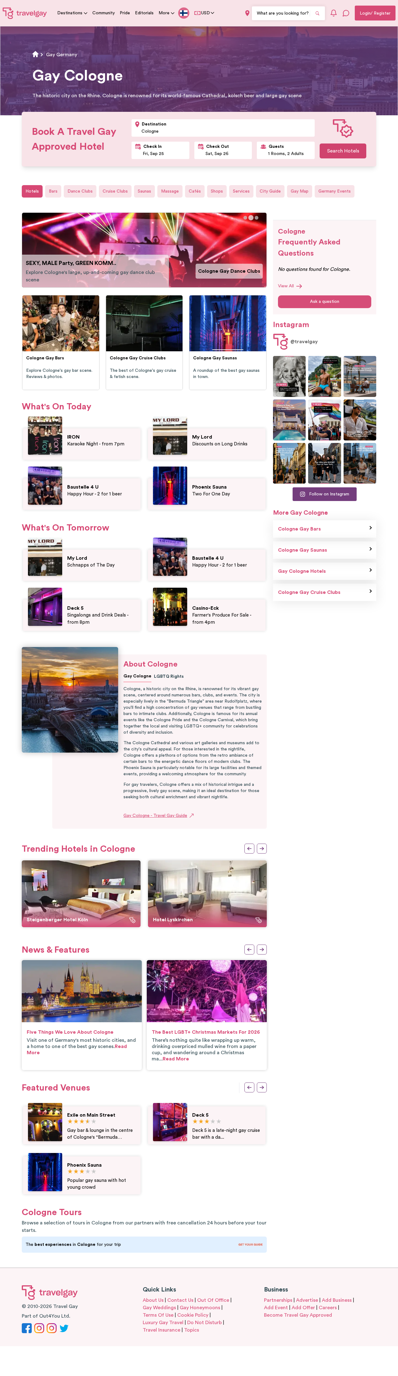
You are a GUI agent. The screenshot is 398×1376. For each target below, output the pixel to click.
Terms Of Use (158, 1315)
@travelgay (304, 341)
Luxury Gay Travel (163, 1322)
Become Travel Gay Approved (298, 1315)
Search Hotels (343, 150)
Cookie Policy (192, 1315)
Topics (191, 1330)
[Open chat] (346, 13)
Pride (125, 13)
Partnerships (278, 1300)
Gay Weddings (159, 1307)
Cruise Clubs (115, 191)
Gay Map (299, 191)
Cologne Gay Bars (299, 528)
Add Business (337, 1300)
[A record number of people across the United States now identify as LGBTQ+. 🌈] (324, 419)
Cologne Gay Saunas (235, 271)
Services (241, 191)
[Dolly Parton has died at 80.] (289, 376)
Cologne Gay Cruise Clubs (309, 592)
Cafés (195, 191)
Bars (53, 191)
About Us (153, 1300)
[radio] (70, 1122)
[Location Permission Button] (247, 13)
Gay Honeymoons (200, 1307)
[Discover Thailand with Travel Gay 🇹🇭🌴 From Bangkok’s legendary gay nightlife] (324, 376)
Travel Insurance (161, 1330)
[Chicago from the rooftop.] (360, 463)
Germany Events (334, 191)
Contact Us (180, 1300)
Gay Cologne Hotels (302, 571)
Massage (170, 191)
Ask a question (324, 301)
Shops (217, 191)
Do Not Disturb (204, 1322)
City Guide (270, 191)
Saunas (144, 191)
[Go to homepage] (24, 13)
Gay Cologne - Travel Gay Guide (155, 815)
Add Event (276, 1307)
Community (103, 13)
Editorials (144, 13)
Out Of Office (213, 1300)
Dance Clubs (80, 191)
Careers (328, 1307)
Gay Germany (61, 54)
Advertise (307, 1300)
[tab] (245, 218)
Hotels (32, 191)
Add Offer (303, 1307)
